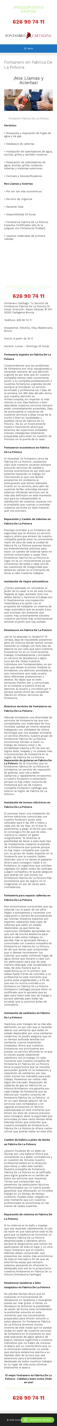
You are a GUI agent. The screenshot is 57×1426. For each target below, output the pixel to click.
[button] (37, 1420)
